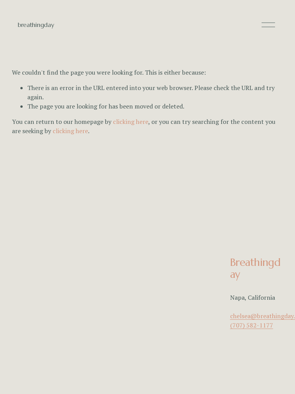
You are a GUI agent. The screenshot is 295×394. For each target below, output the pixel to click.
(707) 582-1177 (251, 325)
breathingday (36, 24)
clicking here (130, 121)
